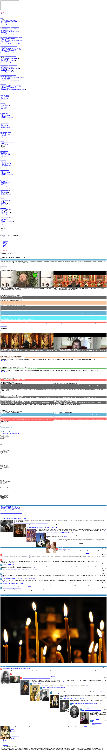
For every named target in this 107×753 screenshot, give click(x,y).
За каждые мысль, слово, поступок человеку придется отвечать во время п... (4, 452)
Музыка (2, 146)
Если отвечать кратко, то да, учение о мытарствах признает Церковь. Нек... (4, 444)
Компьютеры (3, 30)
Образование (3, 36)
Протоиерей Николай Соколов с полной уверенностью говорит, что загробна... (5, 474)
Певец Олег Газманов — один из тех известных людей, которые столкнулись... (4, 437)
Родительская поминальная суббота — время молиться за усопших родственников (21, 555)
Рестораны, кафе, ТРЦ (5, 43)
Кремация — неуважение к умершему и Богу (10, 508)
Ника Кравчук (3, 410)
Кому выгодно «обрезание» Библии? (8, 506)
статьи (1, 13)
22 (19, 507)
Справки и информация (5, 48)
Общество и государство (5, 37)
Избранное (5, 241)
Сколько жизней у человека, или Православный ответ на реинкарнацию (19, 578)
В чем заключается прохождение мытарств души (13, 518)
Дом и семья (3, 24)
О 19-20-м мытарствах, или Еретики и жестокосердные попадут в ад (54, 532)
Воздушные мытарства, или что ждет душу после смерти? (42, 527)
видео (1, 14)
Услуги (1, 53)
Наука (1, 32)
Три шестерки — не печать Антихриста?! (9, 507)
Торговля (2, 51)
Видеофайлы (5, 246)
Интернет (2, 29)
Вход (1, 236)
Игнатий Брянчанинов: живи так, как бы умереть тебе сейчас (36, 678)
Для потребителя (4, 23)
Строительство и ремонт (5, 49)
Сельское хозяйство (4, 46)
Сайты (4, 242)
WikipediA (2, 228)
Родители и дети (3, 44)
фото (1, 17)
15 (23, 513)
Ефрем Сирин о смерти (38, 683)
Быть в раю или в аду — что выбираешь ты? (13, 559)
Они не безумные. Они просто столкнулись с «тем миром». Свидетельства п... (5, 489)
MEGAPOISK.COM (4, 225)
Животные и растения (5, 25)
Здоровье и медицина (5, 27)
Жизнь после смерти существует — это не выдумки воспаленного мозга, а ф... (4, 467)
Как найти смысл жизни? (8, 564)
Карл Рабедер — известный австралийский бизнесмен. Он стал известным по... (5, 482)
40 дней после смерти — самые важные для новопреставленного (30, 523)
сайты (1, 18)
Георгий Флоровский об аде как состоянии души (54, 687)
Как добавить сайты (14, 736)
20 (20, 508)
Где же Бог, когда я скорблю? (6, 509)
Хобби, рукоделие (4, 56)
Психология (3, 39)
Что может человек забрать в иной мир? (12, 588)
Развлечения (3, 41)
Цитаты (4, 245)
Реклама (4, 742)
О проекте (12, 731)
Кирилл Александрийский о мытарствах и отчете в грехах (96, 722)
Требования (5, 745)
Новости (5, 243)
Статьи (4, 244)
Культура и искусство (5, 31)
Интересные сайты (4, 28)
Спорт (1, 47)
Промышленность (4, 38)
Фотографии (5, 248)
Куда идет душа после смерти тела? (11, 573)
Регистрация (6, 236)
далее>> (32, 521)
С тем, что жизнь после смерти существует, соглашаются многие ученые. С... (4, 497)
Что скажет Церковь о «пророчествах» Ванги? (10, 511)
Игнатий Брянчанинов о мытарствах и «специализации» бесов (86, 703)
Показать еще (81, 543)
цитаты (2, 15)
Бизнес (1, 22)
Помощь (5, 740)
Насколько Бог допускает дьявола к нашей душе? (10, 510)
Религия (2, 42)
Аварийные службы (4, 20)
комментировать (3, 266)
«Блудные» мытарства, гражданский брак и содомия (60, 537)
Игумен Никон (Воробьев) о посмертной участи (73, 698)
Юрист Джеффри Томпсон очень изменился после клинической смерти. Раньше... (5, 459)
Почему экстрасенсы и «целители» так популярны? (11, 513)
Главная (12, 729)
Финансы (2, 55)
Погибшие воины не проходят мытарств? (9, 433)
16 (13, 509)
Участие (12, 738)
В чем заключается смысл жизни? (20, 673)
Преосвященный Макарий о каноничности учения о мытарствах (17, 668)
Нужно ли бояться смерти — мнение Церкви (13, 583)
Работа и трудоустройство (5, 40)
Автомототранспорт (4, 21)
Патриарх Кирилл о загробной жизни (61, 693)
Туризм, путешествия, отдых (6, 52)
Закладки (5, 250)
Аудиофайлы (5, 247)
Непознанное (3, 33)
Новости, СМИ (3, 34)
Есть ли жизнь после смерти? (65, 549)
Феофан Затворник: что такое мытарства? (91, 710)
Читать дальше (3, 263)
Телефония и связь (4, 50)
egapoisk (2, 233)
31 (17, 506)
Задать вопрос (13, 733)
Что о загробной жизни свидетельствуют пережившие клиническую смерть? (20, 569)
